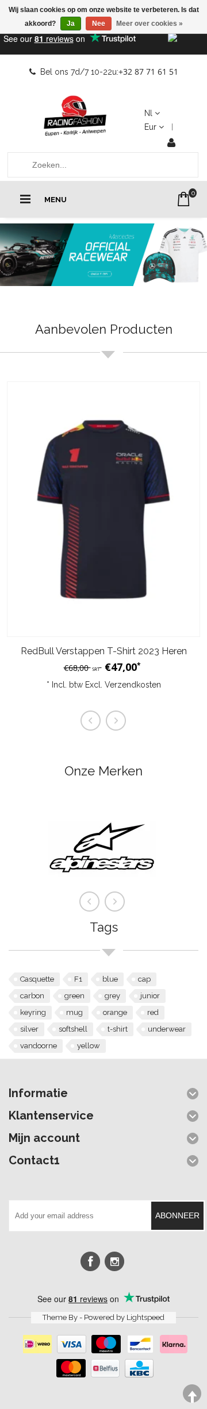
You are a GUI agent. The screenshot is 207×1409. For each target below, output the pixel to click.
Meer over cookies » (149, 24)
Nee (98, 24)
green (74, 995)
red (153, 1012)
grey (112, 995)
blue (110, 979)
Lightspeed (145, 1317)
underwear (167, 1029)
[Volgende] (115, 901)
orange (115, 1012)
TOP (192, 1393)
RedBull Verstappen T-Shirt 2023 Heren (104, 651)
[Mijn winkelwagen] (184, 199)
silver (29, 1029)
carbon (32, 995)
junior (150, 995)
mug (74, 1012)
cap (144, 979)
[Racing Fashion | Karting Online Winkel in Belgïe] (75, 116)
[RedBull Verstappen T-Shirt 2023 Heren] (103, 509)
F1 (78, 979)
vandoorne (38, 1045)
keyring (33, 1012)
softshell (73, 1029)
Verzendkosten (133, 684)
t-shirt (118, 1029)
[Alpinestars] (102, 898)
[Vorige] (89, 901)
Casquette (37, 979)
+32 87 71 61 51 (148, 71)
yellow (88, 1045)
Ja (71, 24)
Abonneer (177, 1215)
